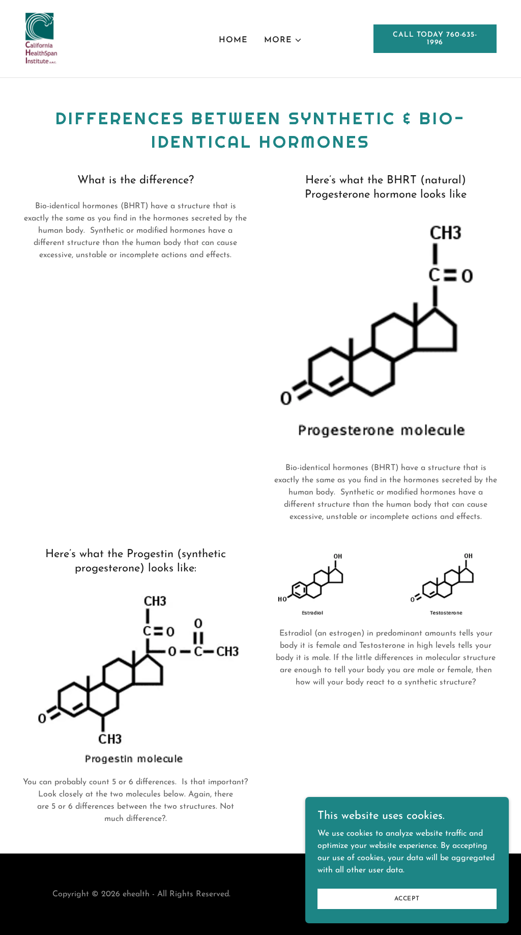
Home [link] (233, 40)
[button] (283, 40)
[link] (41, 38)
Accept (407, 898)
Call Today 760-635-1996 (435, 38)
